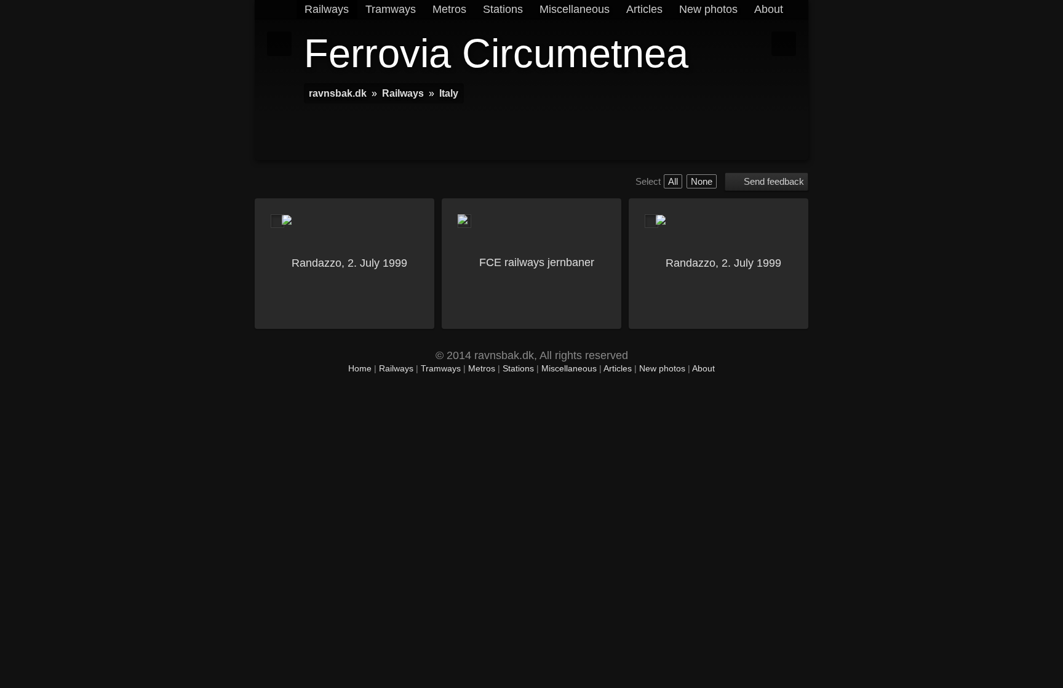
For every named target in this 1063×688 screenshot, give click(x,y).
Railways (327, 9)
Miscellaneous (574, 9)
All (673, 181)
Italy (448, 93)
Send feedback (774, 181)
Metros (449, 9)
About (768, 9)
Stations (503, 9)
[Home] (284, 9)
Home (360, 368)
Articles (644, 9)
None (701, 181)
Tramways (390, 9)
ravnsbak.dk (338, 93)
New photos (708, 9)
